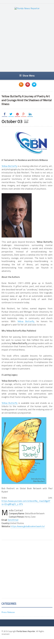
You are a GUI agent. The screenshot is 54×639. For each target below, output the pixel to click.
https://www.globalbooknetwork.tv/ (28, 526)
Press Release (8, 612)
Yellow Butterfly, (26, 321)
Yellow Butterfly (9, 166)
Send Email (13, 520)
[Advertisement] (27, 40)
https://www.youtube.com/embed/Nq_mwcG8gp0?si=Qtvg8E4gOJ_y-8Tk (26, 502)
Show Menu (29, 75)
